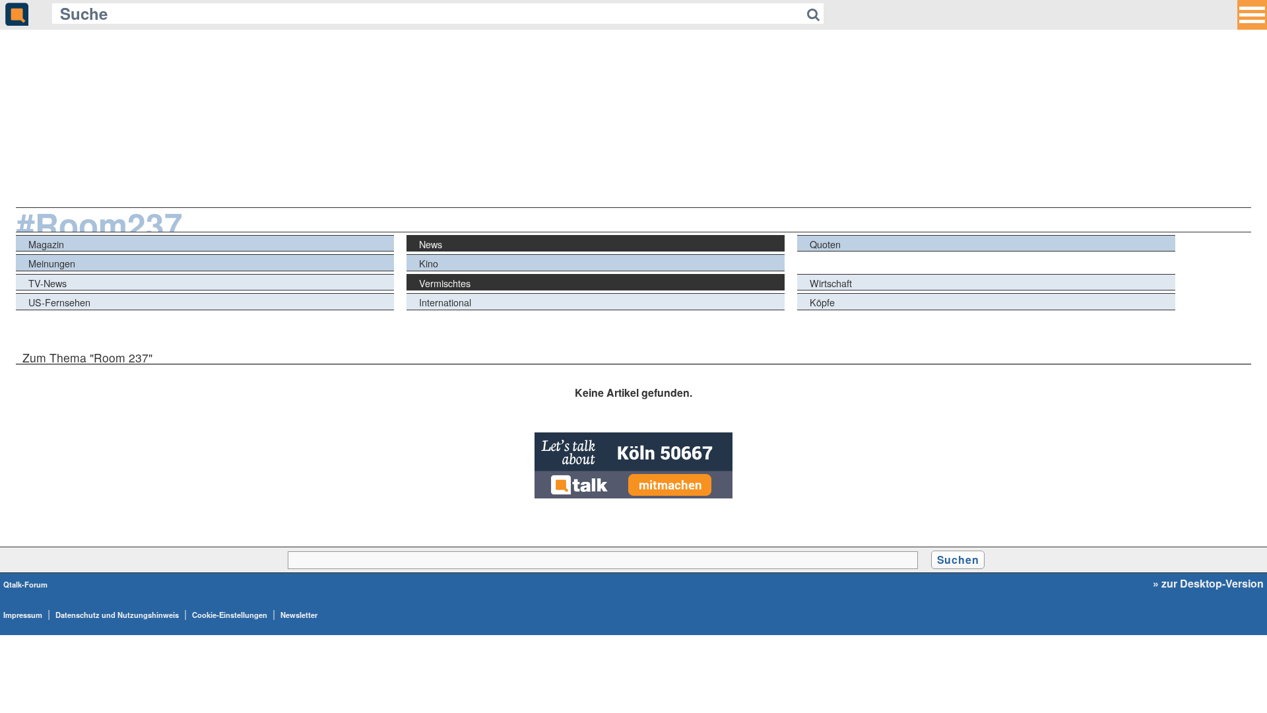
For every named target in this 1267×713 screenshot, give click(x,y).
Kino (428, 263)
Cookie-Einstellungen (229, 614)
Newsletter (298, 614)
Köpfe (822, 302)
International (445, 302)
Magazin (46, 244)
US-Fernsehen (59, 302)
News (430, 244)
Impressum (22, 614)
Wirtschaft (831, 283)
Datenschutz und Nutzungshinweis (117, 614)
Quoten (825, 244)
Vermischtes (445, 283)
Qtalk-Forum (25, 584)
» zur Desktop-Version (1208, 583)
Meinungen (51, 263)
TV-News (47, 283)
